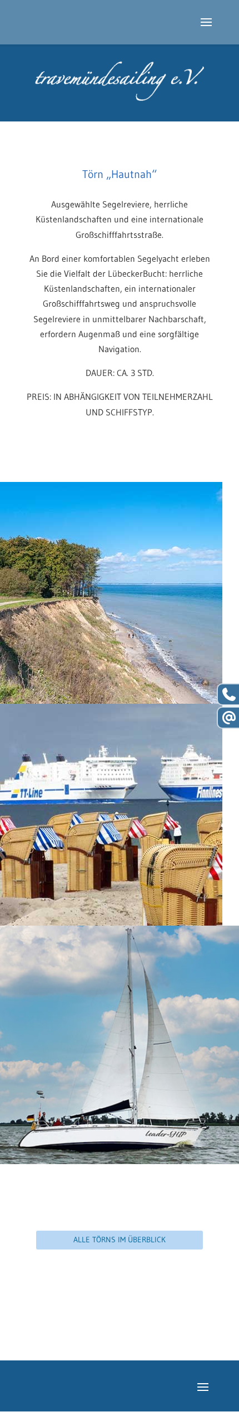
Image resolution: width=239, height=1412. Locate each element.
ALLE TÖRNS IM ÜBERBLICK (119, 1240)
